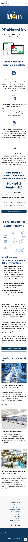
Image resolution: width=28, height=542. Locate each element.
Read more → (5, 404)
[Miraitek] (5, 2)
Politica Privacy (16, 538)
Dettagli (10, 538)
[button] (14, 211)
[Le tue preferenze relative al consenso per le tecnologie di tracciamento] (25, 539)
